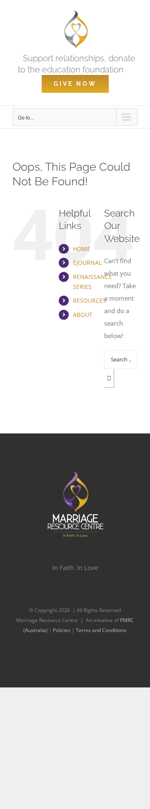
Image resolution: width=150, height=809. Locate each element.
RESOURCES (89, 300)
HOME (81, 249)
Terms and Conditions (101, 630)
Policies (62, 630)
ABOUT (82, 315)
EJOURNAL (87, 262)
